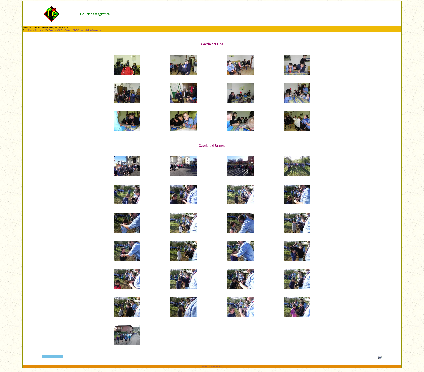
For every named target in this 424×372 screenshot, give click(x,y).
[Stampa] (380, 357)
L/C (45, 30)
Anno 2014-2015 (55, 30)
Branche (38, 30)
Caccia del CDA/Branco (73, 30)
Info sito (212, 366)
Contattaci (204, 366)
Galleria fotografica (93, 30)
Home (30, 30)
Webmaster (219, 366)
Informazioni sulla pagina (51, 357)
